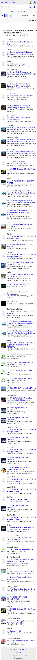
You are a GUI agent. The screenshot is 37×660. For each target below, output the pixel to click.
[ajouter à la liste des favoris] (8, 42)
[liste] (2, 15)
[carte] (17, 15)
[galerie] (13, 15)
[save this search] (34, 7)
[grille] (10, 15)
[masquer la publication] (33, 46)
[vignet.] (6, 15)
